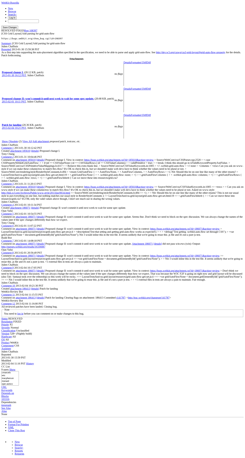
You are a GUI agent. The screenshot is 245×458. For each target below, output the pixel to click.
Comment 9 (7, 267)
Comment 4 (7, 204)
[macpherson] (10, 378)
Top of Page (14, 421)
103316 (5, 399)
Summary (6, 43)
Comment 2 (7, 156)
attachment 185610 (20, 150)
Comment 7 (7, 240)
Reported (6, 49)
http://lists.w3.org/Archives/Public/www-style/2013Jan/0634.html (35, 192)
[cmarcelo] (10, 372)
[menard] (10, 381)
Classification (8, 330)
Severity (5, 327)
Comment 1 (7, 147)
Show (12, 369)
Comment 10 (8, 285)
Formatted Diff (138, 62)
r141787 (120, 297)
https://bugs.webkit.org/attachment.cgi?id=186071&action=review (185, 228)
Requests (19, 453)
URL (4, 387)
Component (7, 345)
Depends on (7, 393)
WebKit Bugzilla (10, 2)
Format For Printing (18, 424)
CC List (5, 366)
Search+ (12, 14)
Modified (6, 360)
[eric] (10, 375)
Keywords (6, 390)
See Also (6, 408)
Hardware (6, 336)
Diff (148, 62)
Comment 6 (7, 225)
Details (127, 62)
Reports (19, 450)
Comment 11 (8, 294)
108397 (33, 30)
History (30, 363)
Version (5, 333)
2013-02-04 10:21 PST (14, 127)
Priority (5, 324)
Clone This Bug (16, 430)
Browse (12, 11)
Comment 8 (7, 252)
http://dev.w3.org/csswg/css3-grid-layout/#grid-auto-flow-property (190, 52)
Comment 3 (7, 183)
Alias (4, 411)
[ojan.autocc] (10, 384)
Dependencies (8, 402)
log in (20, 313)
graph (8, 405)
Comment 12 (8, 303)
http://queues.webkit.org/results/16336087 (23, 246)
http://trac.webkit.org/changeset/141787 (149, 297)
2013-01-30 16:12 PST (14, 75)
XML (11, 427)
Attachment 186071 (142, 243)
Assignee (6, 348)
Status (4, 318)
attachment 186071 (20, 207)
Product (5, 342)
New (10, 8)
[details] (35, 150)
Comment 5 (7, 213)
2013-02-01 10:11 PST (14, 101)
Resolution (7, 321)
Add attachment (40, 141)
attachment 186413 (20, 288)
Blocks (5, 396)
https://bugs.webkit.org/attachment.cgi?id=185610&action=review (119, 159)
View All (27, 141)
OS (3, 339)
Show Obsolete (10, 141)
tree (3, 405)
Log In (12, 17)
